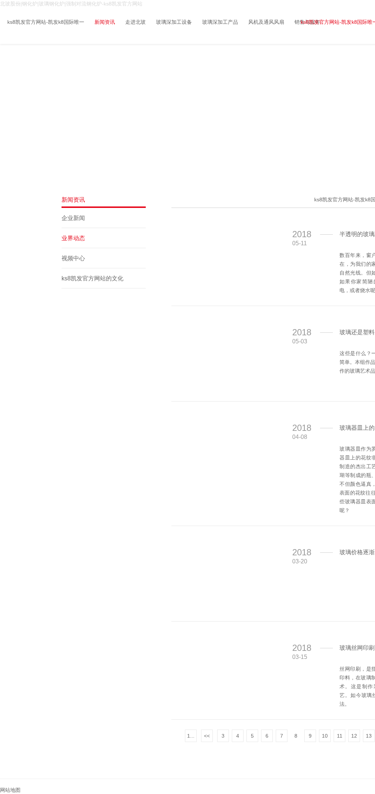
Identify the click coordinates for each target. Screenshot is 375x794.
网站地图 (10, 790)
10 (325, 736)
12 (354, 736)
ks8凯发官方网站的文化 (92, 278)
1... (190, 736)
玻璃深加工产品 (220, 22)
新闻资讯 (104, 22)
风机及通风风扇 (266, 22)
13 (369, 736)
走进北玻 (135, 22)
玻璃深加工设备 (174, 22)
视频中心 (73, 258)
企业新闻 (73, 218)
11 (339, 736)
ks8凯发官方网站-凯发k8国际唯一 (45, 22)
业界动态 (73, 238)
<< (207, 736)
